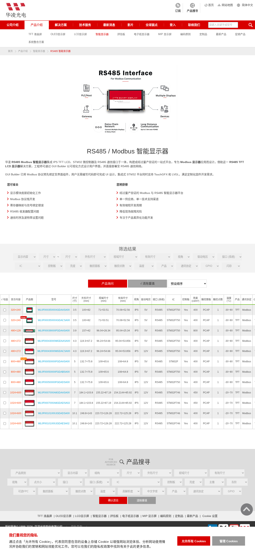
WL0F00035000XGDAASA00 (54, 309)
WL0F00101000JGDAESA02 (54, 423)
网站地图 (227, 5)
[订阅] (178, 8)
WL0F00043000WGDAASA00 (54, 341)
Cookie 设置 (210, 516)
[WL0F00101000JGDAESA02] (29, 423)
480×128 (16, 330)
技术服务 (85, 25)
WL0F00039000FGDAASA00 (54, 330)
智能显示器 (102, 34)
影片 (130, 25)
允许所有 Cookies (194, 541)
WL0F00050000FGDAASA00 (54, 361)
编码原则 (185, 34)
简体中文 (247, 5)
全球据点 (152, 25)
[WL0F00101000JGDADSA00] (29, 413)
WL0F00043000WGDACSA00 (53, 351)
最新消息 (109, 25)
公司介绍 (13, 25)
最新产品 (221, 34)
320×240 (16, 309)
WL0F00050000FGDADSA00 (54, 382)
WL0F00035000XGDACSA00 (54, 320)
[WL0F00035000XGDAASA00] (29, 309)
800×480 (16, 361)
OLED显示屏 (58, 34)
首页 (211, 5)
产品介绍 (37, 25)
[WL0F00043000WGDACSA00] (29, 351)
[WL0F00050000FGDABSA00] (29, 371)
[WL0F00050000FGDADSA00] (29, 382)
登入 (173, 25)
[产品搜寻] (192, 8)
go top (246, 509)
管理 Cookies (229, 541)
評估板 (121, 34)
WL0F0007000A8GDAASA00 (54, 392)
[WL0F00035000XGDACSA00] (29, 320)
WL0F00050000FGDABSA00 (54, 371)
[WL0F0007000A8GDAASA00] (29, 392)
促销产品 (240, 34)
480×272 (16, 341)
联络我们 (194, 25)
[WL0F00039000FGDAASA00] (29, 330)
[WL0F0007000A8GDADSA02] (29, 402)
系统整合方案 (36, 41)
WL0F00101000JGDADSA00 (54, 413)
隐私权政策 (102, 546)
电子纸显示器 (141, 34)
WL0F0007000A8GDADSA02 (54, 403)
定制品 (203, 34)
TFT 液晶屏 (35, 34)
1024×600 (15, 392)
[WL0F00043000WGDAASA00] (29, 340)
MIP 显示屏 (165, 34)
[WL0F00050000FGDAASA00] (29, 361)
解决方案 (61, 25)
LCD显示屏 (80, 34)
